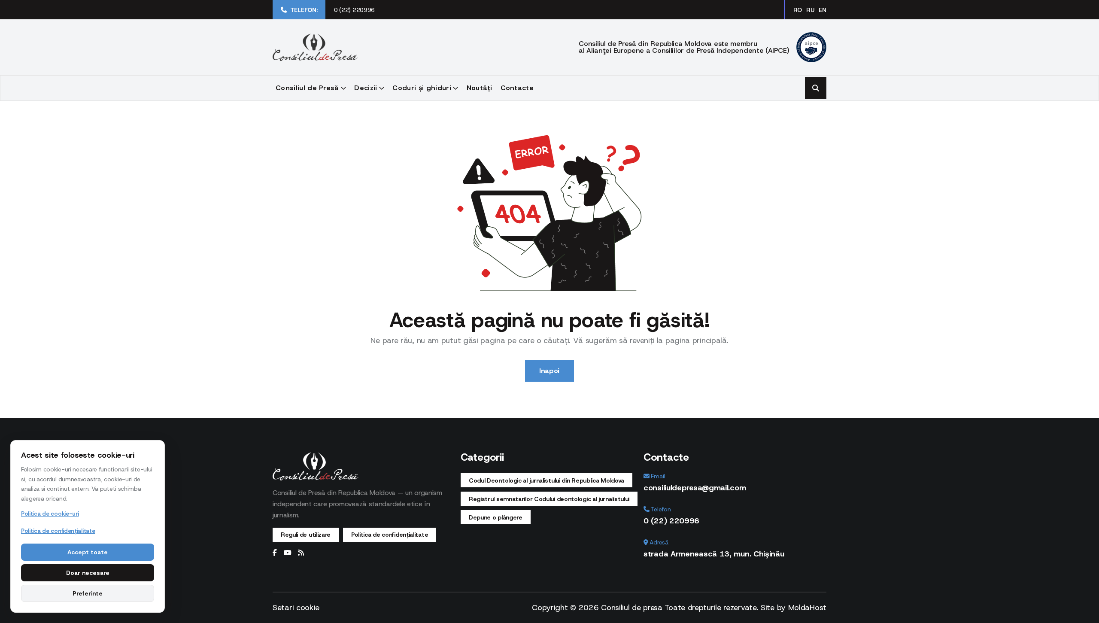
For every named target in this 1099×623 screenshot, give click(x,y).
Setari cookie (296, 607)
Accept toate (87, 552)
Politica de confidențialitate (389, 534)
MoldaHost (807, 607)
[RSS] (301, 553)
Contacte (517, 87)
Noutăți (479, 87)
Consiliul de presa (631, 607)
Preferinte (88, 593)
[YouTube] (287, 553)
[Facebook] (275, 553)
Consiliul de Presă (307, 87)
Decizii (365, 87)
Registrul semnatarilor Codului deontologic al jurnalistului (549, 499)
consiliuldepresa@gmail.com (695, 488)
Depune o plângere (495, 517)
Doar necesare (87, 573)
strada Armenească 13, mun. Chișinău (714, 554)
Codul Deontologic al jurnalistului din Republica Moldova (546, 480)
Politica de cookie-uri (50, 513)
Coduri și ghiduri (421, 87)
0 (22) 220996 (354, 10)
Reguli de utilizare (306, 534)
